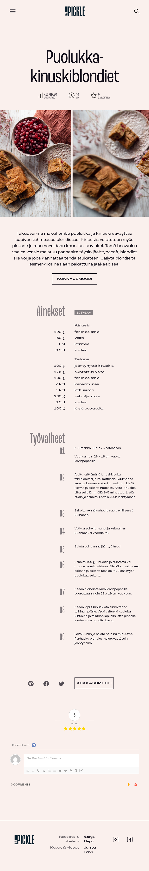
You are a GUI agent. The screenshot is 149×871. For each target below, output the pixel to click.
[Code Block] (65, 770)
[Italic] (33, 770)
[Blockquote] (60, 770)
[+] (81, 770)
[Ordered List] (49, 770)
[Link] (71, 770)
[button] (129, 163)
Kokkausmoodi (74, 279)
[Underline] (38, 770)
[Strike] (44, 770)
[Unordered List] (54, 770)
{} (76, 770)
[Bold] (27, 770)
